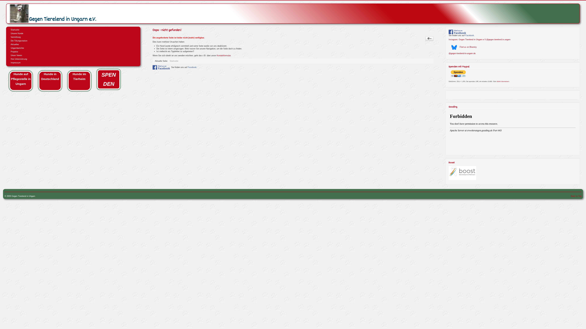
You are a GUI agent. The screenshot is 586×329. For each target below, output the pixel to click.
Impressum (16, 63)
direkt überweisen (503, 81)
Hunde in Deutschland (50, 77)
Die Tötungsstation (19, 41)
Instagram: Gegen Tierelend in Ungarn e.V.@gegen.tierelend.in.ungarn (479, 39)
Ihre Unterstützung (19, 59)
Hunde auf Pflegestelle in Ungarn (21, 79)
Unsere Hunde (17, 33)
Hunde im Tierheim (79, 77)
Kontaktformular (224, 55)
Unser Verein (16, 55)
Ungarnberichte (17, 48)
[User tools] (429, 38)
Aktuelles (15, 44)
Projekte (14, 52)
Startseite (15, 30)
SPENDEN (108, 79)
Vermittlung (16, 37)
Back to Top (576, 196)
